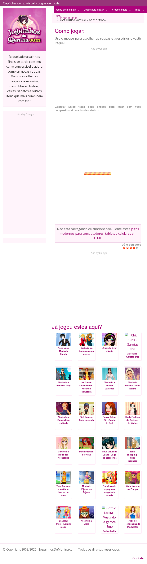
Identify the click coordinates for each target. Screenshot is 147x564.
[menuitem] (98, 16)
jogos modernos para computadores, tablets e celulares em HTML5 (99, 233)
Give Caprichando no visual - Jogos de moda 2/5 (127, 248)
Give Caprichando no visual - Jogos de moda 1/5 (124, 248)
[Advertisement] (24, 173)
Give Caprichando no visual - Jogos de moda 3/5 (130, 248)
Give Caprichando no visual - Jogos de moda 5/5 (137, 248)
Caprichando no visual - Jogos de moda (31, 3)
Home (58, 15)
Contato (138, 558)
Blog (137, 9)
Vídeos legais (119, 9)
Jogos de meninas (66, 9)
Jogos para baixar (94, 9)
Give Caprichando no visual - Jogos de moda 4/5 (134, 248)
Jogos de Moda (68, 18)
